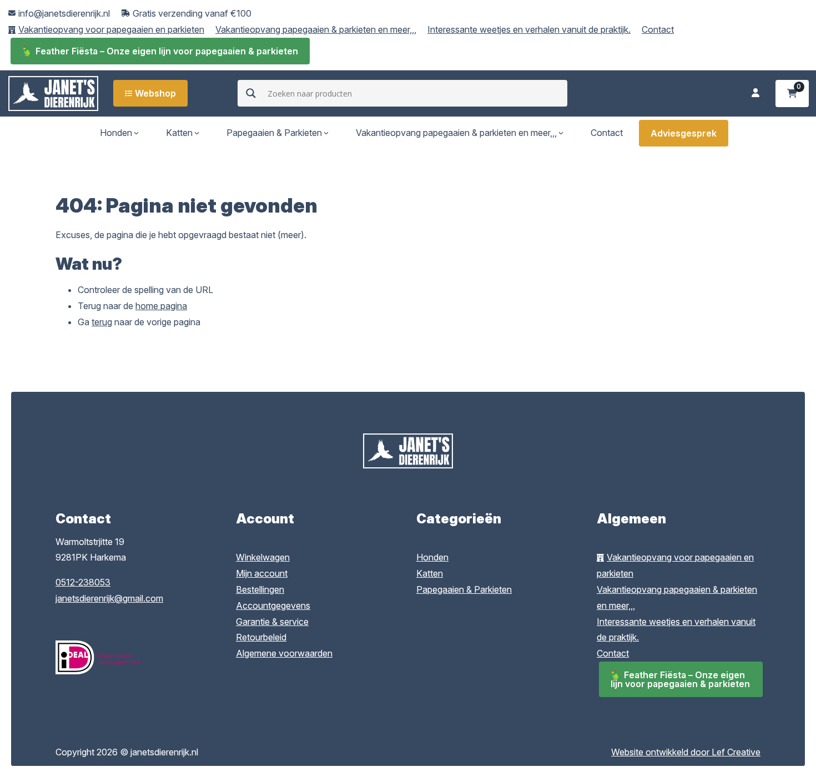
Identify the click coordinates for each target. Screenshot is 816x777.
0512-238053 (83, 582)
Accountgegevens (273, 605)
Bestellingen (260, 589)
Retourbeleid (261, 637)
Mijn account (262, 573)
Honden (116, 132)
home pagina (161, 305)
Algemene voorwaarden (284, 653)
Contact (658, 29)
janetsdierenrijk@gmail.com (109, 598)
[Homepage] (53, 92)
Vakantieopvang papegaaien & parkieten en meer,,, (315, 29)
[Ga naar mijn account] (755, 93)
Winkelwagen (263, 557)
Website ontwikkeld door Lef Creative (685, 752)
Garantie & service (272, 621)
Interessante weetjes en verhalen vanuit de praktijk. (529, 29)
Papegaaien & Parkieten (274, 132)
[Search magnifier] (250, 93)
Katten (179, 132)
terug (102, 321)
